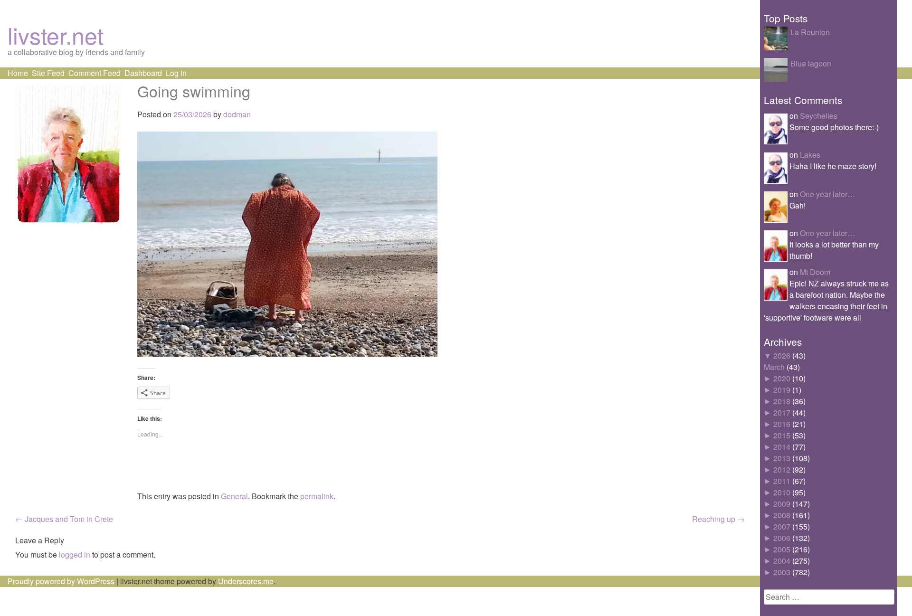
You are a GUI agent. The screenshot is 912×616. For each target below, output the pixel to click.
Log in (176, 72)
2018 (781, 401)
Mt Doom (815, 271)
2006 (781, 537)
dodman (237, 114)
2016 (781, 423)
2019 (781, 389)
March (774, 366)
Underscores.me (246, 581)
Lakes (810, 154)
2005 (781, 549)
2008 (781, 515)
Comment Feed (94, 72)
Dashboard (143, 72)
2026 (781, 355)
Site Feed (48, 72)
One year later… (827, 194)
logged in (74, 554)
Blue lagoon (810, 63)
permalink (316, 496)
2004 (781, 560)
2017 (781, 412)
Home (18, 72)
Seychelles (818, 115)
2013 (781, 458)
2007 (781, 526)
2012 (781, 469)
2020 (781, 378)
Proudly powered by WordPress (61, 581)
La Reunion (810, 32)
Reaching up (718, 518)
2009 (781, 503)
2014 (781, 446)
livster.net (56, 35)
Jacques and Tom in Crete (64, 518)
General (234, 496)
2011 (781, 480)
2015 (781, 435)
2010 (781, 492)
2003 (781, 572)
